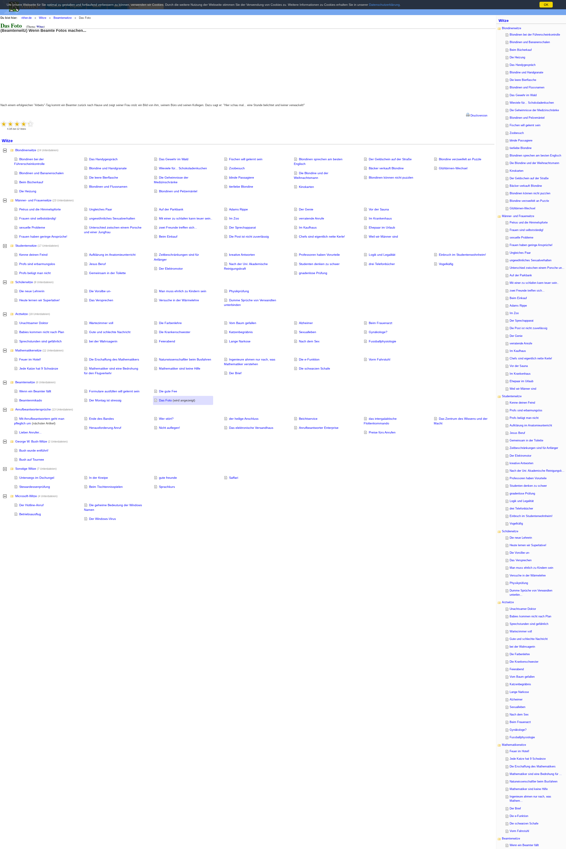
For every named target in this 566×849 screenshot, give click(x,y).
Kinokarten (306, 187)
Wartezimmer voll (101, 323)
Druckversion (478, 115)
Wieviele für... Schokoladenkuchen (183, 168)
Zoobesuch (237, 168)
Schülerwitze (24, 282)
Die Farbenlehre (170, 323)
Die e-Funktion (309, 359)
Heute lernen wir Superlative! (39, 300)
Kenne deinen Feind (33, 254)
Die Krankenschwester (174, 332)
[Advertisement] (36, 63)
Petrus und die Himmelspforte (40, 209)
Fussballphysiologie (382, 341)
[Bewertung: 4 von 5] (23, 123)
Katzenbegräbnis (241, 332)
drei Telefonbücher (382, 264)
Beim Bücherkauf (31, 182)
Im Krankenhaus (380, 218)
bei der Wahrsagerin (103, 341)
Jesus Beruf (97, 264)
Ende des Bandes (101, 418)
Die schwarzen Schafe (314, 368)
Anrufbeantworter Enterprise (318, 427)
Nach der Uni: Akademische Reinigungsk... (537, 470)
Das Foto (165, 400)
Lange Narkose (239, 341)
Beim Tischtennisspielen (106, 486)
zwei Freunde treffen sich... (178, 227)
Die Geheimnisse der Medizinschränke (534, 110)
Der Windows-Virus (102, 519)
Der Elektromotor (171, 268)
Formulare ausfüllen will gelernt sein (114, 391)
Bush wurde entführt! (33, 450)
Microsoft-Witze (26, 496)
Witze (42, 17)
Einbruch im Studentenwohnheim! (462, 254)
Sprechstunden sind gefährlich (40, 341)
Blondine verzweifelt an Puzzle (460, 159)
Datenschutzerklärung (384, 4)
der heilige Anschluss (243, 418)
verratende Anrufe (311, 218)
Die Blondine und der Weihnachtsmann (534, 163)
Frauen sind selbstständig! (37, 218)
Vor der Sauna (379, 209)
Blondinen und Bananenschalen (41, 173)
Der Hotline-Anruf (31, 505)
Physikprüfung (239, 291)
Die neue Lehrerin (31, 291)
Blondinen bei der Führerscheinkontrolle (535, 34)
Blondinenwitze (25, 150)
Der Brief (235, 373)
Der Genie (306, 209)
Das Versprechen (101, 300)
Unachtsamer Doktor (33, 323)
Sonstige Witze (25, 468)
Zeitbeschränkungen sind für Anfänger (534, 448)
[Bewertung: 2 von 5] (10, 123)
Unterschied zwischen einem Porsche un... (537, 267)
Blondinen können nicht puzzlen (391, 177)
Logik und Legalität (382, 254)
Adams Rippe (238, 209)
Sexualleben (307, 332)
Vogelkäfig (446, 264)
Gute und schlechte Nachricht (109, 332)
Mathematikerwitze (28, 350)
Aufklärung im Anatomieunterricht (112, 254)
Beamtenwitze (63, 17)
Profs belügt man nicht (35, 273)
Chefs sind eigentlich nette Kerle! (322, 236)
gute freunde (168, 477)
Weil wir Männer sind (383, 236)
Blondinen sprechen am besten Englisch (535, 155)
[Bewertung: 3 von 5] (17, 123)
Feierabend (167, 341)
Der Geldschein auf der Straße (390, 159)
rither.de (26, 17)
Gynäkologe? (378, 332)
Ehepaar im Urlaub (382, 227)
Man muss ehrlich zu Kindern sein (182, 291)
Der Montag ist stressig (105, 400)
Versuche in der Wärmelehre (179, 300)
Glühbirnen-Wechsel (453, 168)
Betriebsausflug (30, 514)
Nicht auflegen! (169, 427)
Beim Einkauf (168, 236)
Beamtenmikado (30, 400)
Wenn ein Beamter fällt (35, 391)
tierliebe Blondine (241, 186)
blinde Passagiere (241, 177)
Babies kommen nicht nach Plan (41, 332)
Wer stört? (166, 418)
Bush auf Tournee (31, 459)
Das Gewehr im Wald (173, 159)
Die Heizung (27, 191)
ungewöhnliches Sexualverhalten (112, 218)
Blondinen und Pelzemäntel (178, 191)
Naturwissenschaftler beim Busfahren (185, 359)
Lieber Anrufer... (30, 432)
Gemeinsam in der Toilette (107, 273)
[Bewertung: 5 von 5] (30, 123)
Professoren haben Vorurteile (319, 254)
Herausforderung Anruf (105, 427)
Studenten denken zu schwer (319, 264)
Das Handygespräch (103, 159)
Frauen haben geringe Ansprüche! (43, 236)
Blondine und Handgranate (108, 168)
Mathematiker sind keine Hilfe (179, 368)
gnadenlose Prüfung (313, 273)
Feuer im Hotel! (30, 359)
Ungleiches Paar (100, 209)
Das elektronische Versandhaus (251, 427)
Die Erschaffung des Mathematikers (114, 359)
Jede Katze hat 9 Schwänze (38, 368)
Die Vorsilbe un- (100, 291)
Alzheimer (306, 323)
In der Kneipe (98, 477)
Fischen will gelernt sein (245, 159)
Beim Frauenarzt (380, 323)
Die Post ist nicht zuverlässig (249, 236)
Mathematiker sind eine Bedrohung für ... (536, 774)
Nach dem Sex (309, 341)
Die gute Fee (168, 391)
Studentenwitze (26, 245)
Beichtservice (308, 418)
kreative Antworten (242, 254)
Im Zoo (234, 218)
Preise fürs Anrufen (382, 432)
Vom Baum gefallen (242, 323)
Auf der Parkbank (171, 209)
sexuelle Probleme (32, 227)
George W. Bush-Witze (31, 441)
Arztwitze (21, 314)
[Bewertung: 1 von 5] (3, 123)
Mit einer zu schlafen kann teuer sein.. (185, 218)
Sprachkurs (167, 486)
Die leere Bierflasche (103, 177)
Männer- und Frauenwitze (33, 200)
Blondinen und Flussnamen (108, 186)
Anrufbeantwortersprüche (33, 409)
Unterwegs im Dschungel (36, 477)
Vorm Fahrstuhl (379, 359)
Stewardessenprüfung (34, 486)
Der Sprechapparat (242, 227)
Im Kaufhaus (308, 227)
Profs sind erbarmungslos (37, 264)
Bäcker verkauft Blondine (386, 168)
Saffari (233, 477)
